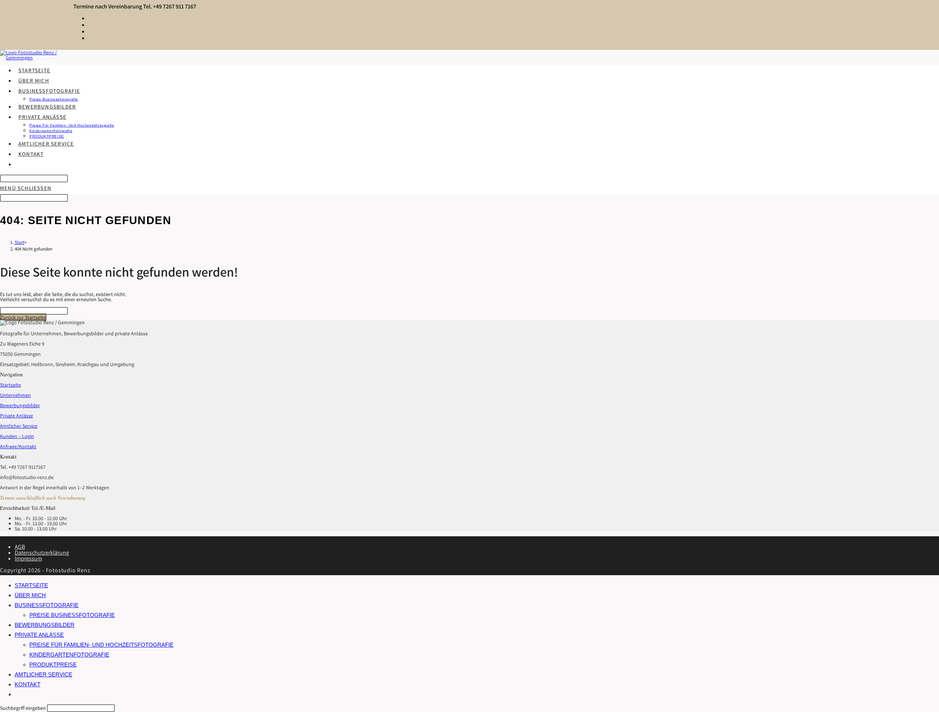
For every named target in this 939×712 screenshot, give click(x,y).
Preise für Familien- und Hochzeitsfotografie (101, 645)
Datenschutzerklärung (42, 552)
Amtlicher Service (18, 426)
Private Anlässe (16, 415)
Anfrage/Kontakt (18, 446)
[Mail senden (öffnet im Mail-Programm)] (90, 37)
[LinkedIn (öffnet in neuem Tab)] (90, 31)
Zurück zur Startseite (23, 317)
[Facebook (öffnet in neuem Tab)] (90, 18)
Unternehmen (15, 395)
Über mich (30, 595)
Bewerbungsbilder (20, 405)
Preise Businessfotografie (72, 615)
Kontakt (27, 684)
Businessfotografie (46, 605)
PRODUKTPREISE (53, 664)
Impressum (28, 558)
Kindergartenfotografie (69, 654)
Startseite (10, 384)
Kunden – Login (17, 436)
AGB (20, 547)
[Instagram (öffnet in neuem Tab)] (90, 24)
